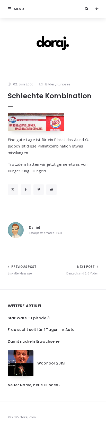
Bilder (50, 84)
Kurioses (64, 84)
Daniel (34, 227)
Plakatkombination (54, 146)
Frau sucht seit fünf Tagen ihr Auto (41, 329)
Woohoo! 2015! (51, 363)
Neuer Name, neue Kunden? (34, 385)
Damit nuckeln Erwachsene (33, 341)
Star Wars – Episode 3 (29, 318)
